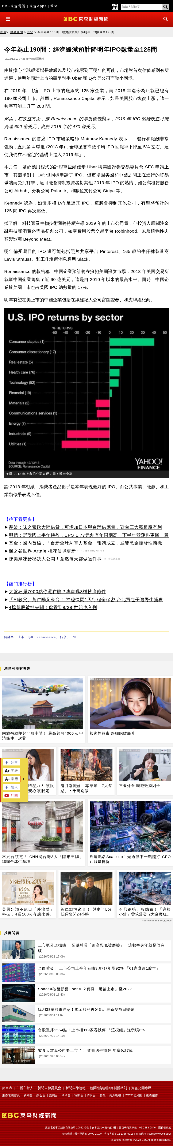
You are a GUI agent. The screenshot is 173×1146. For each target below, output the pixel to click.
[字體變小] (11, 781)
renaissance (46, 637)
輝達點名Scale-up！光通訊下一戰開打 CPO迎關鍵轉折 (130, 859)
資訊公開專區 (141, 1088)
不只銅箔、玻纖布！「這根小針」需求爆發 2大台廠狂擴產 (145, 912)
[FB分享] (11, 764)
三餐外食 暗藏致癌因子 (139, 786)
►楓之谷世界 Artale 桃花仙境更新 (40, 550)
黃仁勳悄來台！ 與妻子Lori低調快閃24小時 (86, 911)
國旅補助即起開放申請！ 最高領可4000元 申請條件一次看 (42, 735)
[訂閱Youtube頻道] (11, 797)
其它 (30, 32)
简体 (54, 6)
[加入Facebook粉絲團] (11, 789)
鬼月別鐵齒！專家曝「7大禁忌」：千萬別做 (86, 788)
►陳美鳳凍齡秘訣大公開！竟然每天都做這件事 (53, 558)
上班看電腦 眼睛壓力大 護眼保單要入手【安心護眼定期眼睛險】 (28, 788)
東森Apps (38, 6)
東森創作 (152, 1095)
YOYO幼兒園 (133, 1095)
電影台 (78, 1095)
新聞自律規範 (75, 1088)
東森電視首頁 (11, 1095)
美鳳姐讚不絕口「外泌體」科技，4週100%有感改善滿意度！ (28, 912)
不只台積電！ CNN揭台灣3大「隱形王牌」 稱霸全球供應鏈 (42, 859)
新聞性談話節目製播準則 (108, 1088)
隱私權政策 (164, 1127)
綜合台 (40, 1095)
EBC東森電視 (14, 6)
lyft (30, 637)
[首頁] (86, 18)
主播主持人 (24, 1088)
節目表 (7, 1088)
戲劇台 (53, 1095)
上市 (21, 637)
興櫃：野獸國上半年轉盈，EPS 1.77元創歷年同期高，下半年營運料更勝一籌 (89, 535)
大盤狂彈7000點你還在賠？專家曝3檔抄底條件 (57, 591)
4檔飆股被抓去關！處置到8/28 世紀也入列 (53, 607)
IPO (73, 637)
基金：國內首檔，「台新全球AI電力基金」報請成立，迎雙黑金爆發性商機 (85, 542)
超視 (102, 1095)
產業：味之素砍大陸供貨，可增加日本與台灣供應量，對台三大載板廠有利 (85, 527)
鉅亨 (63, 637)
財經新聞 (16, 32)
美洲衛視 (115, 1095)
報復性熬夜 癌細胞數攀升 (112, 733)
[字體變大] (11, 772)
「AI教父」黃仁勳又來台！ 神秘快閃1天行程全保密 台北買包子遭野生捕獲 (86, 599)
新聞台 (28, 1095)
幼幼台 (66, 1095)
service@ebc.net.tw (160, 1133)
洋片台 (91, 1095)
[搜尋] (164, 23)
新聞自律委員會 (49, 1088)
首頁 (3, 32)
